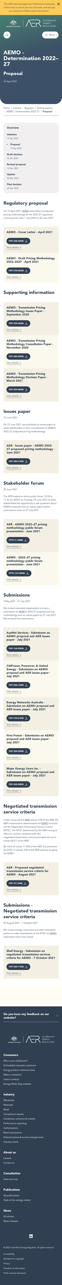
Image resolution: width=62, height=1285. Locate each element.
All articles (8, 1216)
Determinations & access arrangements (23, 1137)
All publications (11, 1195)
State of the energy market (17, 1200)
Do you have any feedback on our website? (26, 1015)
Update (11, 174)
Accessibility (9, 1254)
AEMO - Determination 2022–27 (23, 111)
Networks (8, 1104)
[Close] (58, 4)
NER (27, 820)
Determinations (45, 108)
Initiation (12, 134)
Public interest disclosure (14, 1273)
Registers (29, 108)
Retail (6, 1109)
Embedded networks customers (19, 1065)
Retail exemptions (12, 1132)
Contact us (8, 1162)
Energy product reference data (19, 1070)
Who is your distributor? (15, 1060)
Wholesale (8, 1100)
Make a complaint (12, 1074)
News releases (10, 1221)
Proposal (15, 144)
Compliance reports (13, 1114)
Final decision (14, 184)
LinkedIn (31, 1236)
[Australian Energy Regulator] (31, 23)
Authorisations (10, 1128)
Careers (7, 1158)
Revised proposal (16, 164)
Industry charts (10, 1141)
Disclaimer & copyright (13, 1259)
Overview (13, 127)
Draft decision (14, 154)
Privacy (6, 1263)
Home (6, 108)
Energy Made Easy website (17, 1084)
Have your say (10, 1179)
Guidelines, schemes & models (19, 1118)
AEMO (25, 211)
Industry (17, 108)
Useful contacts (11, 1079)
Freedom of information (14, 1268)
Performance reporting (15, 1123)
